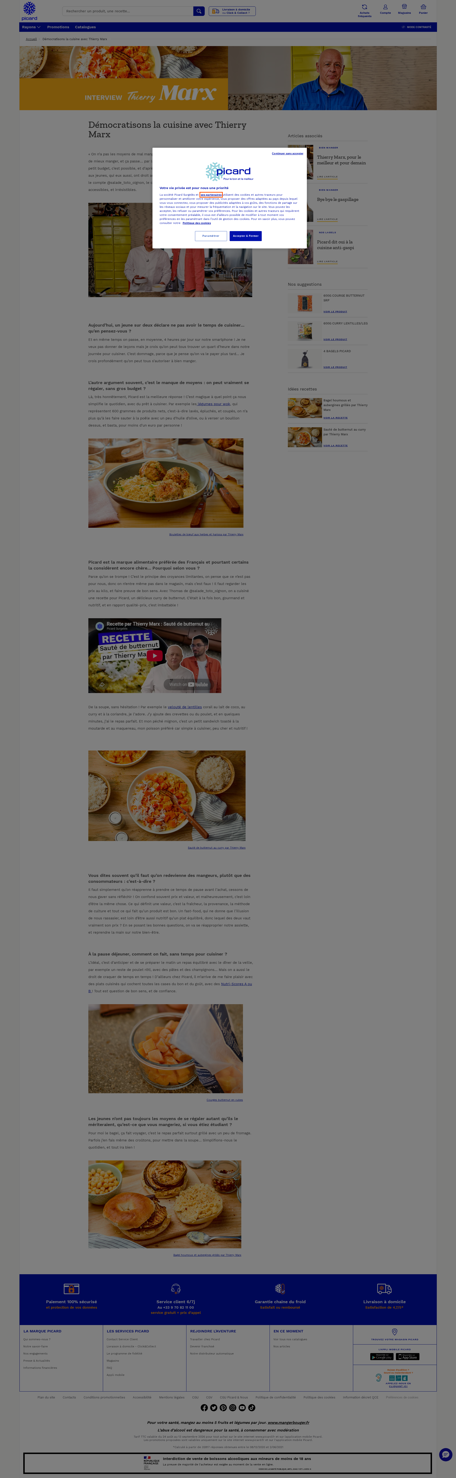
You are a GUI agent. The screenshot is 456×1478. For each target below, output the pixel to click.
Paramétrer (210, 236)
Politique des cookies (197, 223)
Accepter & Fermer (246, 235)
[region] (229, 198)
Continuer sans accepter (287, 153)
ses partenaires (211, 194)
